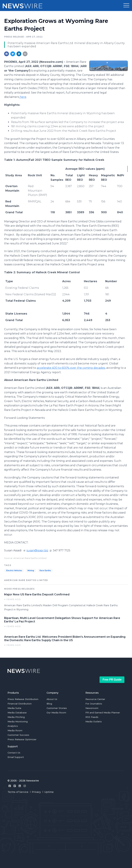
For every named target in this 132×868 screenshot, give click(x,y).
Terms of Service (18, 792)
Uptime (49, 792)
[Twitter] (15, 786)
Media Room (15, 730)
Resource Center (95, 699)
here (22, 97)
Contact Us (14, 752)
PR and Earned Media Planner (102, 712)
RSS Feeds (91, 717)
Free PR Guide (112, 679)
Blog (49, 703)
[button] (126, 5)
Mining (31, 570)
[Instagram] (25, 786)
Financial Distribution (20, 703)
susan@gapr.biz (37, 550)
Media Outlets (93, 721)
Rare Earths (45, 570)
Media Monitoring (18, 721)
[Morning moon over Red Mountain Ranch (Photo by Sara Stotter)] (108, 66)
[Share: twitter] (13, 54)
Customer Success (18, 735)
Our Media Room (56, 712)
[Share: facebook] (7, 54)
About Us (52, 699)
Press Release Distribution (23, 699)
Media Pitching (16, 717)
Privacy (36, 792)
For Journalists (93, 703)
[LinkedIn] (20, 786)
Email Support (16, 757)
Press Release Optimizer (22, 739)
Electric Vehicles (14, 570)
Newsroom (91, 708)
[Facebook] (10, 786)
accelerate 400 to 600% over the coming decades (71, 367)
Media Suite (14, 708)
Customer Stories (57, 708)
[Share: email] (25, 54)
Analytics (13, 726)
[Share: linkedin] (19, 54)
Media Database (17, 712)
